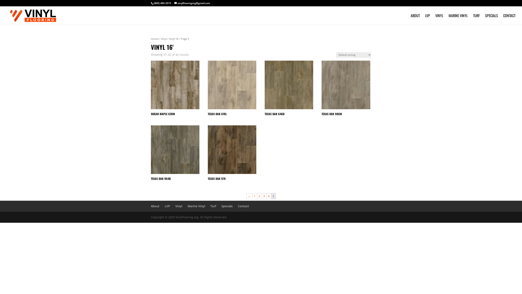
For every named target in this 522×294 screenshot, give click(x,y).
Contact (509, 16)
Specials (491, 16)
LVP (427, 16)
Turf (476, 16)
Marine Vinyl (458, 16)
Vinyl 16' (174, 39)
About (415, 16)
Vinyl (439, 16)
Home (154, 39)
